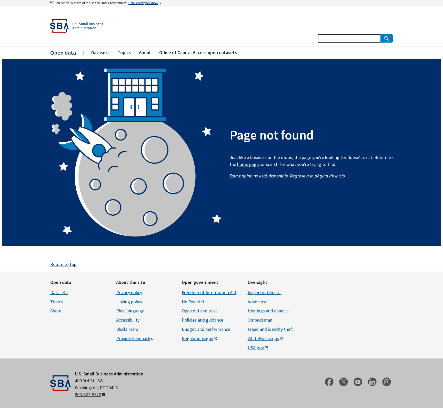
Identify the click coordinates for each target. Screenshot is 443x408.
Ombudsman (260, 320)
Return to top (63, 264)
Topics (56, 302)
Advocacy (257, 302)
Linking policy (129, 302)
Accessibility (127, 320)
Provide (133, 338)
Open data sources (200, 311)
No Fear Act (193, 302)
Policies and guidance (202, 320)
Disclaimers (127, 329)
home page (248, 164)
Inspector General (264, 292)
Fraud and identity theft (270, 329)
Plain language (130, 311)
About (56, 311)
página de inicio (330, 176)
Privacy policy (129, 292)
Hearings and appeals (268, 311)
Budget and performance (206, 329)
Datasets (59, 292)
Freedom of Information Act (209, 292)
